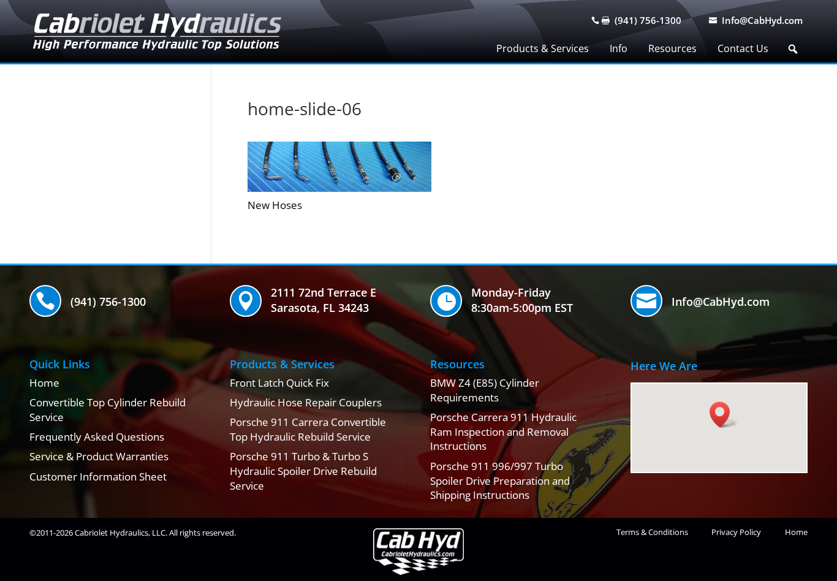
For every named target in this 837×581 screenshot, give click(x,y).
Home (44, 383)
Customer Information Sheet (98, 476)
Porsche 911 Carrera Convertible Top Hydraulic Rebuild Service (308, 429)
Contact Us (743, 48)
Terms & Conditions (652, 531)
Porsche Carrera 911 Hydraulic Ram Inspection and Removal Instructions (503, 432)
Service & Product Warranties (99, 456)
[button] (793, 49)
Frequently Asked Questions (96, 437)
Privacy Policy (736, 531)
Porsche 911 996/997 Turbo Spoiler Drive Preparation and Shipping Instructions (500, 481)
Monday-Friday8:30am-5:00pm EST (522, 300)
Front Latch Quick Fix (279, 383)
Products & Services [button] (542, 48)
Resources (672, 48)
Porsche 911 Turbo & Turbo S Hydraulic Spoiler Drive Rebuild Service (303, 471)
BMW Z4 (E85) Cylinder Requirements (484, 390)
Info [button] (618, 48)
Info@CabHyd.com (762, 20)
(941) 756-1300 (648, 20)
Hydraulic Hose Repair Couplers (306, 402)
